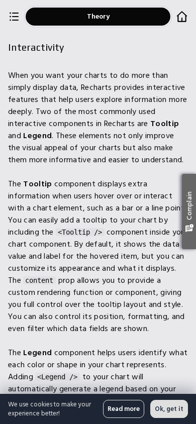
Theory (98, 16)
